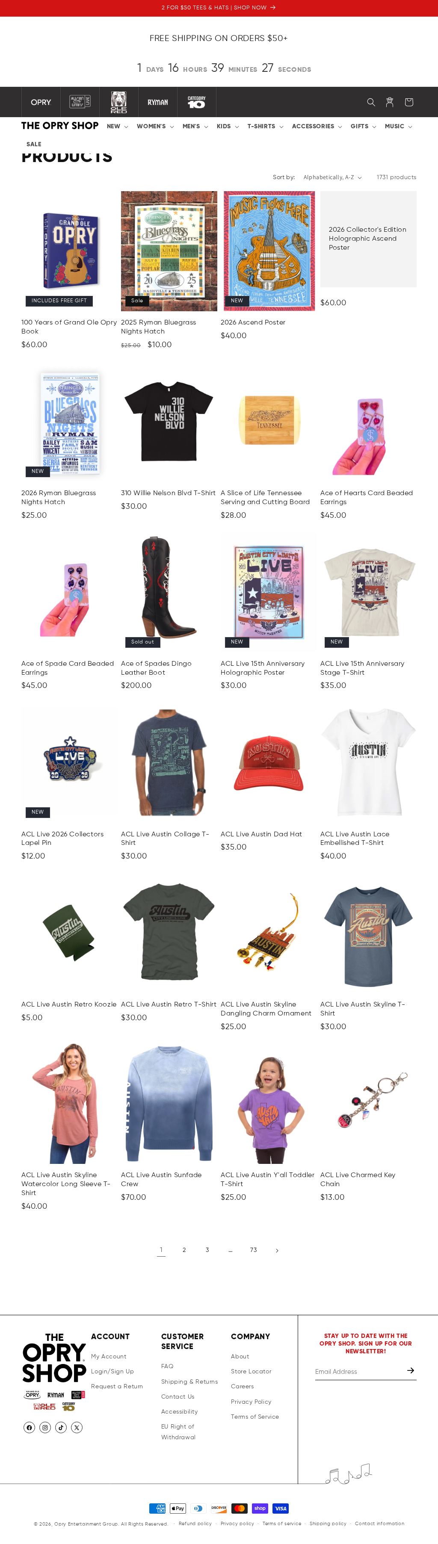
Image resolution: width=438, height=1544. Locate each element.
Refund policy (195, 1523)
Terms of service (282, 1523)
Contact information (379, 1523)
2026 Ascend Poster (253, 322)
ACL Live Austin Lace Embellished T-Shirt (355, 839)
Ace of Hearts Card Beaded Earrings (366, 498)
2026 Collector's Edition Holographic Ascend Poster (367, 239)
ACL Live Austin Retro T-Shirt (168, 1004)
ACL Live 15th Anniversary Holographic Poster (263, 668)
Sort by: (284, 177)
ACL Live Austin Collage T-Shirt (165, 839)
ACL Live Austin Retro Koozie (69, 1004)
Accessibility (179, 1412)
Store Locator (251, 1372)
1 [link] (161, 1250)
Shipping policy (328, 1523)
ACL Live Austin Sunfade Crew (161, 1180)
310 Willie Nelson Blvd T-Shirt (168, 493)
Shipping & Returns (189, 1382)
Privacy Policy (251, 1402)
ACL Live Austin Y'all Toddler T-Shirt (267, 1180)
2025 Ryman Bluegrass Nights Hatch (158, 327)
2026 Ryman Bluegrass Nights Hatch (58, 498)
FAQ (167, 1367)
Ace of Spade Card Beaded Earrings (67, 668)
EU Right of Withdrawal (178, 1432)
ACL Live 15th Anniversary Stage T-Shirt (362, 668)
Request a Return (117, 1387)
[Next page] (276, 1250)
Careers (242, 1387)
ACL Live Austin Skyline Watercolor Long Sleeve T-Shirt (66, 1184)
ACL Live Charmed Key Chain (358, 1180)
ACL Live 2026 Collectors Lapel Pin (62, 839)
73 (253, 1250)
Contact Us (178, 1397)
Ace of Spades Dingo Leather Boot (156, 668)
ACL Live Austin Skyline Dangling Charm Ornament (266, 1009)
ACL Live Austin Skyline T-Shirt (362, 1009)
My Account (108, 1357)
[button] (117, 127)
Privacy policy (238, 1523)
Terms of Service (255, 1417)
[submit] (411, 1372)
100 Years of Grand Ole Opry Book (69, 327)
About (240, 1357)
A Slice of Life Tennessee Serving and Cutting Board (265, 498)
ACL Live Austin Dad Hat (261, 834)
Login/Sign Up (112, 1372)
